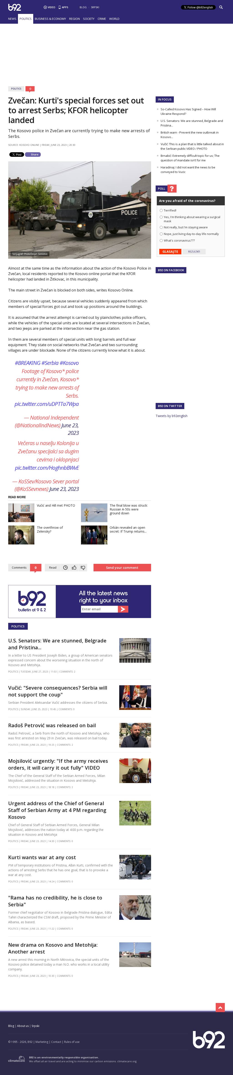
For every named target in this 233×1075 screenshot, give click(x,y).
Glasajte (170, 251)
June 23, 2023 (70, 429)
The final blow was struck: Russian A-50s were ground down (129, 509)
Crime (102, 19)
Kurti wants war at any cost (42, 857)
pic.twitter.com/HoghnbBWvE (47, 467)
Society (88, 19)
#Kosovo (69, 362)
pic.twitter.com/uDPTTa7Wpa (47, 403)
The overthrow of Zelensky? (50, 529)
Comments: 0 (66, 709)
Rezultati (194, 251)
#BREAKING (27, 362)
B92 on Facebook (171, 270)
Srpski (95, 7)
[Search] (221, 7)
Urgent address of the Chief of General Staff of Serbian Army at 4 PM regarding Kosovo (57, 810)
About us (23, 1026)
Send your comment (122, 567)
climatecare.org (127, 1061)
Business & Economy (50, 19)
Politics (26, 19)
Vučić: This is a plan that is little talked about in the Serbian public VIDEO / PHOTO (192, 146)
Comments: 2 (67, 671)
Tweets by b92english (171, 416)
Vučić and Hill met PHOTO (56, 505)
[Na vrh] (220, 1007)
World (114, 19)
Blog (83, 7)
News (12, 19)
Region (74, 19)
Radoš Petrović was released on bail (52, 725)
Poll (161, 188)
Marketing (41, 1042)
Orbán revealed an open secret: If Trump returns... (128, 529)
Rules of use (72, 1042)
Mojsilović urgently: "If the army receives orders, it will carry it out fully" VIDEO (58, 764)
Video (51, 7)
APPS (65, 7)
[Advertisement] (116, 52)
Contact (56, 1042)
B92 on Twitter (170, 406)
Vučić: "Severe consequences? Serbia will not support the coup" (57, 691)
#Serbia (49, 362)
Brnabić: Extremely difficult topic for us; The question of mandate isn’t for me (190, 158)
